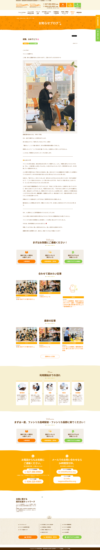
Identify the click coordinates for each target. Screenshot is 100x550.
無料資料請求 (98, 22)
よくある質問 (78, 8)
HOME (18, 18)
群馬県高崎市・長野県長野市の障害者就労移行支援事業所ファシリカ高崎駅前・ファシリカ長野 (33, 0)
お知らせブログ (72, 12)
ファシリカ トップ (23, 524)
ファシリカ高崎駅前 (67, 527)
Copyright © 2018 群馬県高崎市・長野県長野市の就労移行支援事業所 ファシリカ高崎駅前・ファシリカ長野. (50, 548)
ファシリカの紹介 (73, 343)
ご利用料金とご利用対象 (56, 12)
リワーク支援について (24, 529)
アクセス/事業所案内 (67, 524)
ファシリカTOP (22, 12)
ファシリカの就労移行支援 (31, 12)
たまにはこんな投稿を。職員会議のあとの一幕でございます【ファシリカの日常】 (72, 348)
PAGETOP (49, 518)
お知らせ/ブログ (45, 532)
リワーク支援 (38, 12)
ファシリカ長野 (66, 529)
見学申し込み (98, 36)
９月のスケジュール (44, 297)
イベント (26, 343)
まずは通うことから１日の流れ (46, 12)
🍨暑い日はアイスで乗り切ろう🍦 (25, 299)
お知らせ (26, 295)
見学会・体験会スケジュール (64, 12)
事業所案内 (79, 12)
